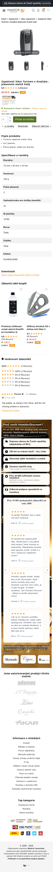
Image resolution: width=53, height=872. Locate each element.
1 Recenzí (22, 88)
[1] (6, 87)
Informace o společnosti (26, 781)
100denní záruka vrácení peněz (26, 766)
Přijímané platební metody (26, 777)
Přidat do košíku (24, 119)
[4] (14, 87)
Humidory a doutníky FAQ (26, 785)
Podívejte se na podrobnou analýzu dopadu (26, 859)
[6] (36, 333)
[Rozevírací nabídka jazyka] (26, 865)
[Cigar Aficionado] (11, 659)
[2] (8, 87)
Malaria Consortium (36, 848)
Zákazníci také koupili (42, 126)
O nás (26, 762)
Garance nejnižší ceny (20, 466)
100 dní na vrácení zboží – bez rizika (27, 451)
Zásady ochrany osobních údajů (26, 758)
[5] (16, 87)
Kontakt (26, 743)
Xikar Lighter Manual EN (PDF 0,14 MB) (20, 275)
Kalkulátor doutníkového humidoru (26, 789)
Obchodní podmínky (26, 754)
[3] (11, 87)
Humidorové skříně (26, 805)
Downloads (23, 126)
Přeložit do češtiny (11, 410)
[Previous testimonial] (5, 570)
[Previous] (2, 126)
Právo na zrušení (26, 774)
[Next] (50, 126)
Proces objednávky (26, 751)
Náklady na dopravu (26, 747)
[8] (38, 333)
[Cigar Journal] (28, 659)
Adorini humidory (26, 813)
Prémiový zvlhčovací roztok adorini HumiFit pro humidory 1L (12, 329)
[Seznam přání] (48, 11)
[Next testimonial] (47, 570)
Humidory (27, 809)
